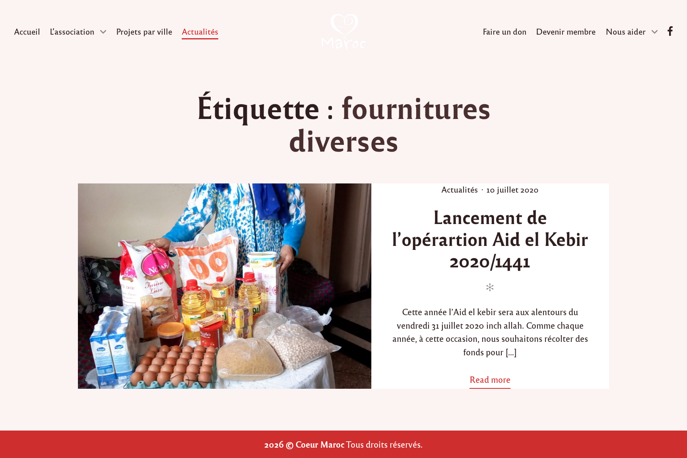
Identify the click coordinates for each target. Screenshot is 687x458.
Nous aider (625, 31)
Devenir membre (566, 31)
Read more (493, 381)
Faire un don (504, 31)
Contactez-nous (670, 31)
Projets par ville (144, 31)
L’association (72, 31)
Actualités (200, 31)
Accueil (27, 31)
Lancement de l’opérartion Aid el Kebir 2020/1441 (490, 238)
